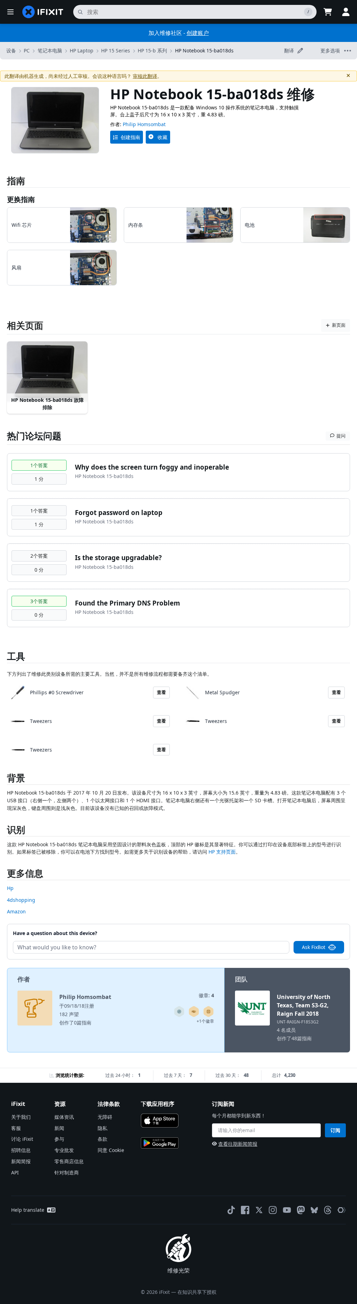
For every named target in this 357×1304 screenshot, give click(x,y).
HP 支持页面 (222, 851)
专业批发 (64, 1150)
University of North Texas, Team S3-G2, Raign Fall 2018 (304, 1005)
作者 (23, 979)
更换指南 (21, 199)
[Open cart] (328, 12)
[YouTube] (287, 1210)
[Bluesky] (314, 1210)
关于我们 (21, 1117)
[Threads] (328, 1210)
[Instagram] (273, 1210)
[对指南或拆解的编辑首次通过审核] (193, 1011)
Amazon (16, 911)
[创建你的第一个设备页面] (208, 1011)
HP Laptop (81, 50)
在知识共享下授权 (197, 1292)
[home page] (42, 12)
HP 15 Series (115, 50)
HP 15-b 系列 (152, 50)
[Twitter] (259, 1210)
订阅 (335, 1130)
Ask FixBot (313, 947)
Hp (10, 888)
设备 (11, 50)
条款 (102, 1139)
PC (27, 50)
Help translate (27, 1210)
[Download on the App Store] (159, 1120)
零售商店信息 (69, 1161)
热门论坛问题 (34, 435)
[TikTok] (231, 1210)
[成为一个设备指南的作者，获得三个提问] (179, 1011)
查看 (161, 692)
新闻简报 (21, 1161)
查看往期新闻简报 (237, 1143)
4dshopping (21, 900)
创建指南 (130, 137)
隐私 (102, 1128)
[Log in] (346, 12)
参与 (59, 1139)
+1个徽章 (205, 1021)
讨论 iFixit (22, 1139)
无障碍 (105, 1117)
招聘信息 (21, 1150)
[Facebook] (245, 1210)
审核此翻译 (145, 76)
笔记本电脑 (50, 50)
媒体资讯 (64, 1117)
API (15, 1172)
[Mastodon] (301, 1210)
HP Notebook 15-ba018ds (204, 50)
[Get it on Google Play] (159, 1143)
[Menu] (10, 12)
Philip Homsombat (144, 124)
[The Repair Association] (341, 1210)
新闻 (59, 1128)
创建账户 (198, 33)
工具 (16, 656)
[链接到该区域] (3, 779)
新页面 (338, 325)
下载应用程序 (157, 1104)
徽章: (206, 995)
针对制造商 (66, 1172)
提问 (340, 436)
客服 (16, 1128)
